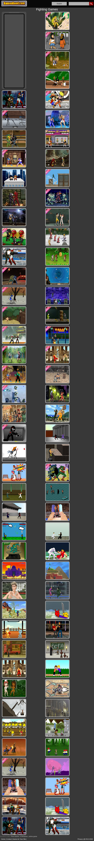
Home (3, 839)
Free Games (15, 836)
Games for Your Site (19, 839)
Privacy (80, 839)
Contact (9, 839)
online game (33, 836)
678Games (24, 836)
